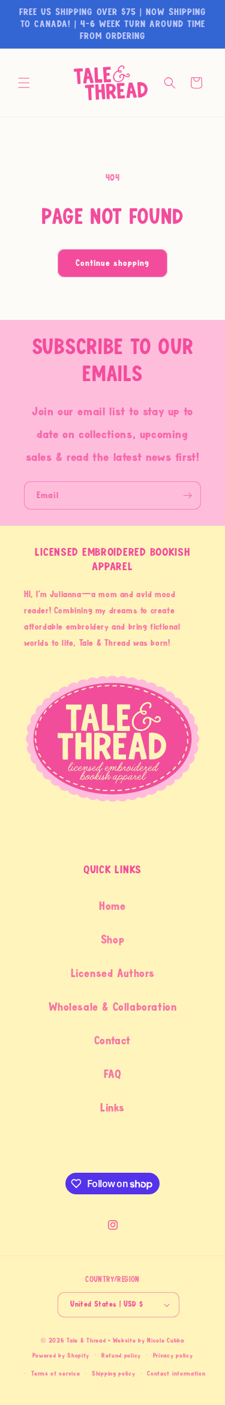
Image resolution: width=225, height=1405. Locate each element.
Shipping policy (114, 1373)
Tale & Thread (86, 1340)
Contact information (176, 1373)
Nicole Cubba (165, 1340)
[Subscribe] (187, 495)
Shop (112, 940)
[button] (24, 83)
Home (112, 906)
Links (112, 1108)
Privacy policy (173, 1355)
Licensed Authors (113, 973)
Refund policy (121, 1355)
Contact (112, 1041)
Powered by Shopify (61, 1355)
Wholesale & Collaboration (113, 1007)
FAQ (113, 1074)
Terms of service (55, 1373)
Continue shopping (112, 263)
